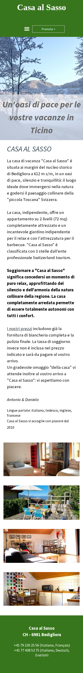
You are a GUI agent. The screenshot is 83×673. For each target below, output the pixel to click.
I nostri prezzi (19, 328)
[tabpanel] (41, 117)
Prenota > (48, 29)
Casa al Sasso (41, 7)
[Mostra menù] (26, 28)
